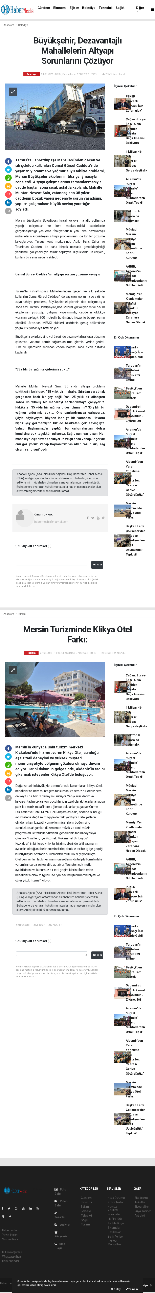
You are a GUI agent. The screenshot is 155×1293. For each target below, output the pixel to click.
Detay (117, 1289)
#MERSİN (39, 925)
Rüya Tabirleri (143, 1211)
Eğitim (74, 8)
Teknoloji (105, 8)
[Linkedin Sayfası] (32, 1208)
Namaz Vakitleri (113, 1208)
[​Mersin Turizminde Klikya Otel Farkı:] (55, 699)
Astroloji (140, 1215)
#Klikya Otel (23, 925)
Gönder (97, 564)
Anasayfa (9, 24)
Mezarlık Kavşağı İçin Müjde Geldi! (134, 352)
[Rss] (39, 1208)
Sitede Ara (141, 1197)
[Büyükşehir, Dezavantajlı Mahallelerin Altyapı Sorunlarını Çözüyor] (55, 116)
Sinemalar (114, 1227)
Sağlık (120, 8)
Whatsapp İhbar (12, 1256)
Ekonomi (59, 8)
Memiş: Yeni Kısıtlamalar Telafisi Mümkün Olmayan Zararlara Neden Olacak (136, 308)
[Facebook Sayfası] (4, 1208)
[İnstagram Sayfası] (18, 1208)
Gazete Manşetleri (114, 1242)
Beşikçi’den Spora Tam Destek (134, 393)
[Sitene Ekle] (12, 1216)
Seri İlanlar (114, 1232)
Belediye (88, 8)
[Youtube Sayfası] (25, 1208)
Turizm (22, 613)
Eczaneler (114, 1214)
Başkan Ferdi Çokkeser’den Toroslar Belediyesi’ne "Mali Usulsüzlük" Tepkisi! (136, 540)
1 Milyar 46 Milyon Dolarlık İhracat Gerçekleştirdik (136, 161)
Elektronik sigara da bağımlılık (133, 216)
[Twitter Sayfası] (11, 1208)
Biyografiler (142, 1206)
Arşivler (65, 1224)
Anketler (140, 1202)
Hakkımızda (9, 1230)
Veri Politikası (10, 1239)
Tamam (133, 1289)
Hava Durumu (116, 1197)
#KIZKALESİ (55, 925)
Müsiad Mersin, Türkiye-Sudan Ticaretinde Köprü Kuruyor (134, 244)
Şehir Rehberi (116, 1236)
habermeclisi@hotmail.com (51, 521)
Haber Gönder (10, 1261)
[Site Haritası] (5, 1216)
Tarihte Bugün (116, 1223)
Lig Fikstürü (115, 1218)
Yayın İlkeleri (10, 1234)
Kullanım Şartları (12, 1252)
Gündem (44, 8)
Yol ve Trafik (115, 1202)
